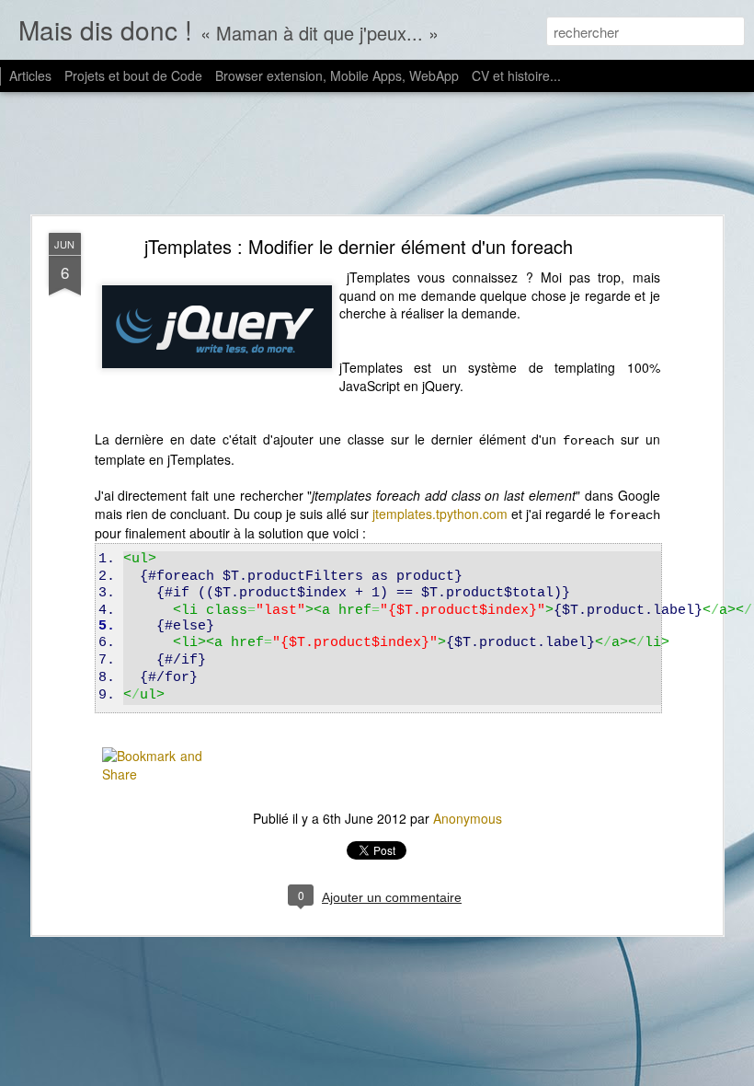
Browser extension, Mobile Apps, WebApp (337, 75)
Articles (30, 75)
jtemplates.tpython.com (440, 513)
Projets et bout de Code (133, 75)
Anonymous (467, 818)
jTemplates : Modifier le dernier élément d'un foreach (358, 246)
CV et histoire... (516, 75)
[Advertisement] (377, 154)
